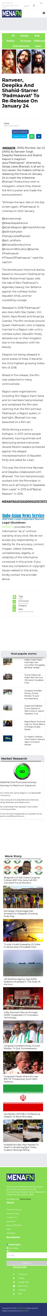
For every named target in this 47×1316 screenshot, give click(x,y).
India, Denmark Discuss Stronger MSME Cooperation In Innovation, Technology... (21, 1015)
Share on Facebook (20, 132)
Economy (25, 41)
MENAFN (9, 147)
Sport (36, 46)
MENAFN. (20, 1308)
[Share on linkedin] (38, 136)
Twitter (21, 1278)
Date (6, 123)
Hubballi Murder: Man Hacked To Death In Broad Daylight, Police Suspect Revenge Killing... (21, 1147)
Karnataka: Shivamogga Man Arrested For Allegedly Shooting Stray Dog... (21, 913)
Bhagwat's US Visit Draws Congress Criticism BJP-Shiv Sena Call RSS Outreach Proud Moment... (22, 880)
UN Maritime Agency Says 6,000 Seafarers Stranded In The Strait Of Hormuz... (22, 982)
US (9, 35)
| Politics (9, 41)
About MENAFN (14, 1225)
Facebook (22, 1274)
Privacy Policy (13, 1213)
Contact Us (12, 1217)
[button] (34, 5)
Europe (24, 35)
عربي (26, 5)
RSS (20, 1294)
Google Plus (23, 1282)
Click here (25, 1199)
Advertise (11, 1221)
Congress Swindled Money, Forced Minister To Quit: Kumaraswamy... (22, 1047)
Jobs (9, 1229)
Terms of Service (14, 1209)
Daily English (14, 1244)
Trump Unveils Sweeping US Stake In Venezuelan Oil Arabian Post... (22, 945)
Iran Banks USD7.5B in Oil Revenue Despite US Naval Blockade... (22, 1115)
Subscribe (26, 1263)
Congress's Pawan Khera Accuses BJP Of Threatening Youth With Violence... (21, 1079)
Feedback (11, 1233)
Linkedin (22, 1290)
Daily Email (23, 1286)
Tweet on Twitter (19, 136)
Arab (36, 35)
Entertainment (17, 46)
